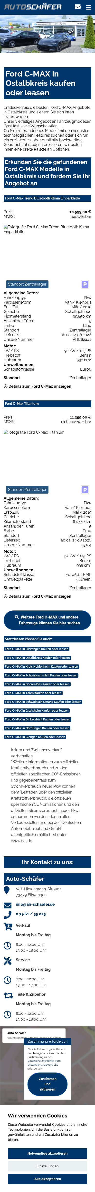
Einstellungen (47, 1166)
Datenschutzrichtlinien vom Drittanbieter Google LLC (44, 1063)
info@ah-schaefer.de (35, 904)
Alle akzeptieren (47, 1179)
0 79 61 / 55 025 (31, 914)
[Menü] (89, 7)
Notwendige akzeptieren (47, 1153)
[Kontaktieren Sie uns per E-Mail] (78, 6)
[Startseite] (33, 6)
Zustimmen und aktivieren (48, 1084)
